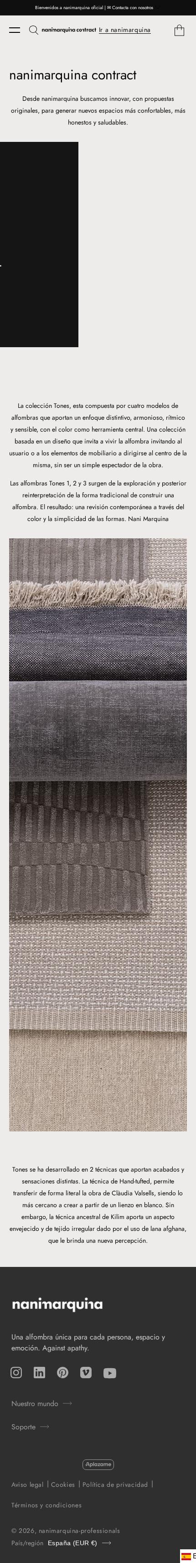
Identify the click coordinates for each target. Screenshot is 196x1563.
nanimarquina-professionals (79, 1530)
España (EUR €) (73, 1543)
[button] (19, 30)
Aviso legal (27, 1484)
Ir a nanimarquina (125, 29)
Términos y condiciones (46, 1505)
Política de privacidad (115, 1484)
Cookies (63, 1484)
